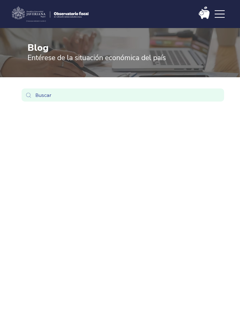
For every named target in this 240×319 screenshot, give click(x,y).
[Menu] (220, 14)
